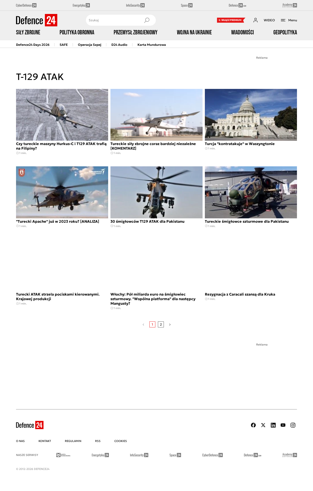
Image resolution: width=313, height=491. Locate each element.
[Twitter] (263, 425)
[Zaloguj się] (255, 20)
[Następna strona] (169, 324)
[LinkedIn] (273, 425)
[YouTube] (283, 425)
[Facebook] (253, 425)
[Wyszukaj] (146, 20)
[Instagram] (293, 425)
